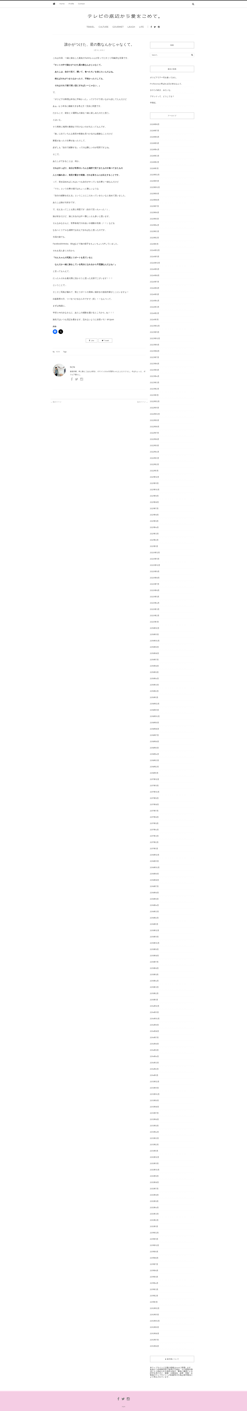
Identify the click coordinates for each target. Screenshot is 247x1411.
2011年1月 (154, 1302)
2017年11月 (154, 785)
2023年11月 (154, 332)
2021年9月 (154, 496)
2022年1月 (154, 470)
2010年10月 (155, 1321)
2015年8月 (154, 955)
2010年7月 (154, 1340)
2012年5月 (154, 1201)
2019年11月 (154, 634)
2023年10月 (155, 338)
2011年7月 (154, 1264)
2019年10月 (155, 641)
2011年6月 (154, 1270)
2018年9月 (154, 722)
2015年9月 (154, 949)
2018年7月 (154, 735)
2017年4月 (154, 829)
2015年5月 (154, 974)
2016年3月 (154, 911)
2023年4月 (154, 376)
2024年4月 (154, 300)
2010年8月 (154, 1333)
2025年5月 (154, 219)
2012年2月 (154, 1220)
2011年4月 (154, 1283)
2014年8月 (154, 1031)
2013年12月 (154, 1081)
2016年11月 (154, 861)
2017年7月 (154, 811)
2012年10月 (154, 1170)
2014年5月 (154, 1050)
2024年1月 (154, 319)
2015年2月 (154, 993)
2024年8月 (154, 275)
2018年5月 (154, 748)
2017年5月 (154, 823)
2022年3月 (154, 458)
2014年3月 (154, 1062)
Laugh (131, 27)
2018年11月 (154, 710)
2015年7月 (154, 962)
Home (61, 4)
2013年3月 (154, 1138)
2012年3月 (154, 1214)
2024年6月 (154, 288)
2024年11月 (154, 256)
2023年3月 (154, 382)
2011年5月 (154, 1277)
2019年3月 (154, 685)
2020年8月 (155, 578)
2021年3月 (154, 533)
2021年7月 (154, 508)
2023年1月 (154, 395)
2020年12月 (155, 552)
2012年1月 (154, 1226)
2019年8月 (154, 653)
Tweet (106, 341)
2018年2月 (154, 766)
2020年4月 (154, 603)
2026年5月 (154, 143)
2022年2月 (154, 464)
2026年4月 (154, 149)
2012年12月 (154, 1157)
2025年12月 (155, 174)
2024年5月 (154, 294)
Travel (90, 27)
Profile (71, 4)
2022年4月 (154, 452)
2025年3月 (154, 231)
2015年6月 (154, 968)
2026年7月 (154, 130)
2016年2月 (154, 918)
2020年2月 (154, 615)
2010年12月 (154, 1308)
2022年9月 (154, 420)
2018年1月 (154, 773)
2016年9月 (154, 874)
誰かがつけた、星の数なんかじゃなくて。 (99, 44)
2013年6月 (154, 1119)
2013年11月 (154, 1088)
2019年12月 (154, 628)
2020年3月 (154, 609)
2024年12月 (155, 250)
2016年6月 (154, 892)
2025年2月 (154, 237)
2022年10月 (155, 414)
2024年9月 (154, 269)
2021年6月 (154, 515)
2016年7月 (154, 886)
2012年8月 (154, 1182)
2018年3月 (154, 760)
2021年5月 (154, 521)
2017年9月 (154, 798)
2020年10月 (155, 565)
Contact (81, 4)
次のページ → (142, 402)
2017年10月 (154, 792)
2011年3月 (154, 1289)
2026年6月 (154, 137)
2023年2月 (154, 389)
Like (92, 341)
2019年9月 (154, 647)
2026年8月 (154, 124)
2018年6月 (154, 741)
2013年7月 (154, 1113)
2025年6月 (154, 212)
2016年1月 (154, 924)
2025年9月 (154, 193)
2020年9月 (154, 571)
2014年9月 (154, 1025)
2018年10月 (155, 716)
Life (141, 27)
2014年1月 (154, 1075)
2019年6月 (154, 666)
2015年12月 (154, 930)
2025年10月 (155, 187)
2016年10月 (155, 867)
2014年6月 (154, 1044)
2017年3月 (154, 836)
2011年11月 (154, 1239)
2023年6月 (154, 363)
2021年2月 (154, 540)
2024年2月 (154, 313)
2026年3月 (154, 156)
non (58, 352)
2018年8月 (154, 729)
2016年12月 (154, 855)
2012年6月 (154, 1195)
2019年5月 (154, 672)
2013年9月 (154, 1100)
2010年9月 (154, 1327)
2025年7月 (154, 206)
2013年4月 (154, 1132)
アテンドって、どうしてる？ (162, 96)
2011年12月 (154, 1233)
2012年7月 (154, 1188)
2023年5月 (154, 370)
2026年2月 (154, 162)
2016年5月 (154, 899)
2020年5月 (154, 596)
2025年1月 (154, 244)
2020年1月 (154, 622)
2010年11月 (154, 1314)
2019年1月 (154, 697)
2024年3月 (154, 307)
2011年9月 (154, 1251)
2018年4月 (154, 754)
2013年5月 (154, 1125)
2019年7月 (154, 659)
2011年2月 (154, 1295)
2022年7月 (154, 433)
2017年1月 (154, 848)
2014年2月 (154, 1069)
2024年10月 (155, 263)
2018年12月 (154, 703)
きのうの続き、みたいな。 (161, 90)
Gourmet (118, 27)
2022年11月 (154, 407)
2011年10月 (154, 1245)
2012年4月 (154, 1207)
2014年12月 (154, 1006)
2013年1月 (154, 1151)
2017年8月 (154, 804)
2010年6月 (154, 1346)
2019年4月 (154, 678)
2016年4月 (154, 905)
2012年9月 (154, 1176)
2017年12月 (154, 779)
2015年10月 (154, 943)
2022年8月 (154, 426)
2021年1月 (154, 546)
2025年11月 (154, 181)
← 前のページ (56, 402)
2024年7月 (154, 282)
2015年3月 (154, 987)
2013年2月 (154, 1144)
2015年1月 (154, 999)
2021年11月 (154, 483)
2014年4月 (154, 1056)
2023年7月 (154, 357)
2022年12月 (155, 401)
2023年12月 (155, 326)
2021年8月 (154, 502)
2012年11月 (154, 1163)
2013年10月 (155, 1094)
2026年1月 (154, 168)
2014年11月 (154, 1012)
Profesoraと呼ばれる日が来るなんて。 (166, 84)
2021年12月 (154, 477)
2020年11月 (154, 559)
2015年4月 (154, 981)
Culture (103, 27)
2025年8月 (154, 200)
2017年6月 (154, 817)
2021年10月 (154, 489)
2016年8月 (154, 880)
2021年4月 (154, 527)
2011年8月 (154, 1258)
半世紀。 (153, 102)
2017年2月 (154, 842)
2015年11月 (154, 937)
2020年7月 (154, 584)
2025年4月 (154, 225)
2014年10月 (155, 1018)
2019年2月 (154, 691)
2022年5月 (154, 445)
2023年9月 (154, 345)
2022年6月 (154, 439)
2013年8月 (154, 1107)
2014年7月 (154, 1037)
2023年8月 (154, 351)
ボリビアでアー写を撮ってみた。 (164, 77)
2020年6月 (154, 590)
